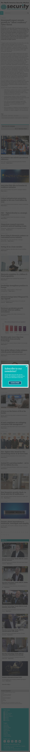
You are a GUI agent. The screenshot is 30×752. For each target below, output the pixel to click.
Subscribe (15, 383)
